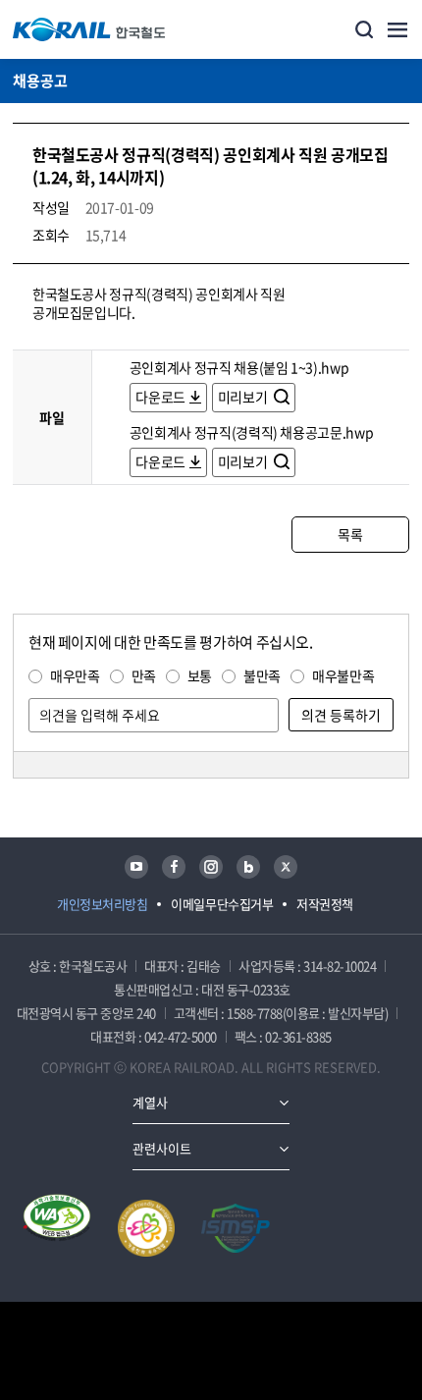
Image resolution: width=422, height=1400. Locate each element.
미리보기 (244, 396)
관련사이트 (161, 1148)
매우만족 (75, 675)
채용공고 (40, 80)
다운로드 (160, 396)
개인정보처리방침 (102, 903)
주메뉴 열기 (397, 29)
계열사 (150, 1102)
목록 (350, 534)
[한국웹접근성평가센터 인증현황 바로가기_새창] (57, 1228)
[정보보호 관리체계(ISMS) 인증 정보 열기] (235, 1228)
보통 (199, 675)
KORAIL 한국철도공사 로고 (89, 29)
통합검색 (364, 29)
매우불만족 (343, 675)
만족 (144, 675)
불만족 (262, 675)
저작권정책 (324, 903)
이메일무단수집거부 (222, 903)
